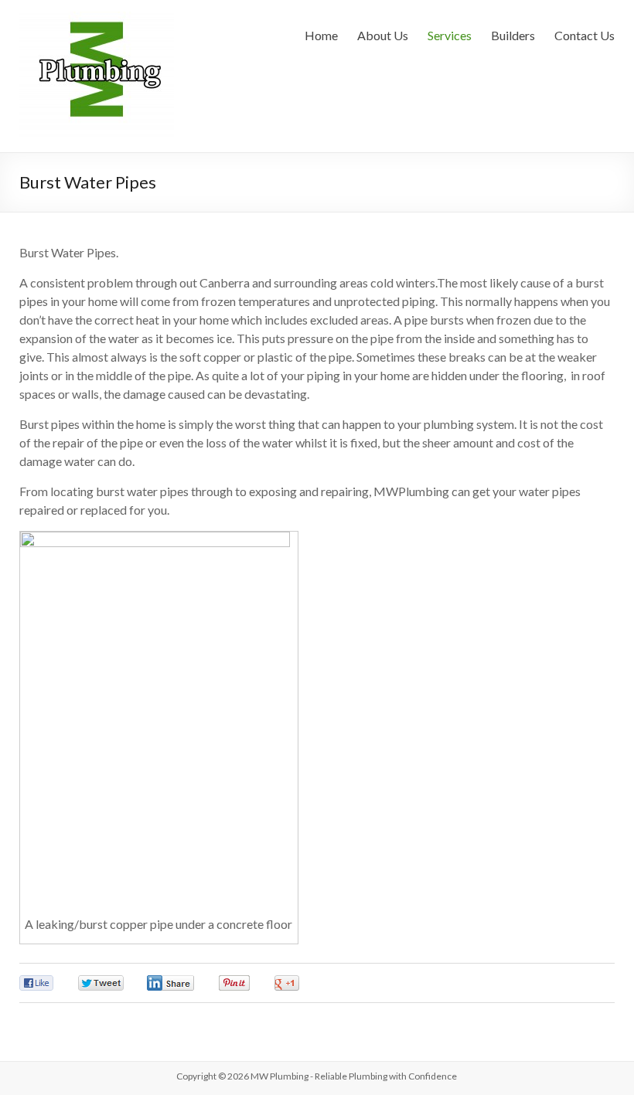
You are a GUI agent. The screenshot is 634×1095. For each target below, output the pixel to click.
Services (450, 35)
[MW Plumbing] (96, 19)
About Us (382, 35)
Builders (513, 35)
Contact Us (584, 35)
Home (321, 35)
